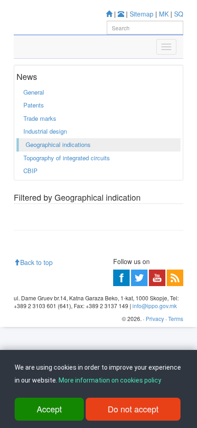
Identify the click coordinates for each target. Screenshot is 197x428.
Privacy (155, 318)
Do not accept (133, 409)
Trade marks (39, 118)
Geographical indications (58, 144)
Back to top (36, 262)
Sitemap (141, 13)
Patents (33, 105)
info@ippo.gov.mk (154, 306)
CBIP (30, 170)
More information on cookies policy (110, 380)
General (33, 92)
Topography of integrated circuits (66, 157)
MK (164, 13)
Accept (49, 409)
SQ (178, 13)
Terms (175, 318)
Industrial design (45, 131)
